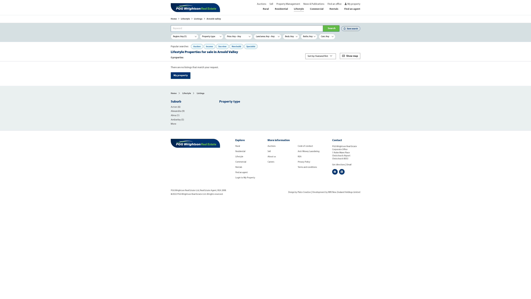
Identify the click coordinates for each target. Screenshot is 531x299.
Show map (352, 55)
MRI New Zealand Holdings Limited (344, 192)
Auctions (261, 4)
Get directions (338, 165)
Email (349, 165)
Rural (266, 9)
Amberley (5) (177, 120)
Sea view (222, 46)
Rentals (334, 9)
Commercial (316, 9)
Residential (281, 9)
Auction (197, 46)
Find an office (334, 4)
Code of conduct (305, 146)
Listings (198, 19)
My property (354, 4)
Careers (271, 162)
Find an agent (352, 9)
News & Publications (313, 4)
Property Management (288, 4)
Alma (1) (175, 115)
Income (209, 46)
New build (236, 46)
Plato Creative (304, 192)
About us (272, 157)
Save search (352, 28)
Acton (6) (175, 107)
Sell (271, 4)
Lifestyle (299, 9)
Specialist (250, 46)
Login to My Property (245, 178)
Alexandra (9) (178, 111)
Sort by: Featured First (318, 56)
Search (331, 28)
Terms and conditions (307, 167)
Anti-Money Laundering (308, 151)
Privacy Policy (304, 162)
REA (299, 157)
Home (174, 19)
